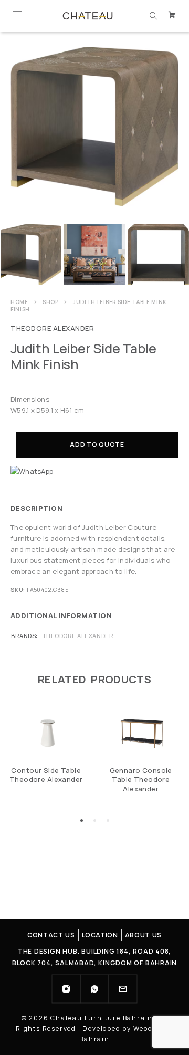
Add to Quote (97, 444)
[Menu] (17, 16)
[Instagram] (66, 989)
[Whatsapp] (94, 989)
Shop (51, 302)
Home (19, 302)
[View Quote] (173, 16)
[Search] (153, 16)
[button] (81, 820)
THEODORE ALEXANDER (52, 328)
